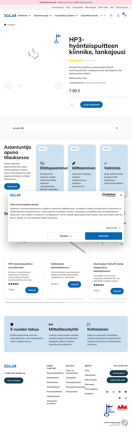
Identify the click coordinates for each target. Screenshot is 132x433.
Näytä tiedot (111, 228)
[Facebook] (107, 392)
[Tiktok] (126, 398)
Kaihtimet (23, 15)
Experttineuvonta (89, 15)
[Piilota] (29, 15)
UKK (112, 7)
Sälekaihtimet (53, 378)
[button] (8, 85)
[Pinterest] (120, 392)
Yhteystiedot (77, 7)
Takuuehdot (71, 378)
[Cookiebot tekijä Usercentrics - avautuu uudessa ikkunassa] (104, 195)
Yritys (68, 7)
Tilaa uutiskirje (13, 380)
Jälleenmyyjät (90, 7)
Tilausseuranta (122, 7)
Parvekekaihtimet (54, 391)
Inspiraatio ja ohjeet (65, 15)
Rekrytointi (89, 384)
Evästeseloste (72, 391)
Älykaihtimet (52, 382)
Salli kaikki (103, 236)
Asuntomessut (58, 7)
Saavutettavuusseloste (75, 387)
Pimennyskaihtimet (55, 373)
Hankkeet (89, 393)
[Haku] (111, 15)
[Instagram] (113, 392)
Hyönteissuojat (41, 15)
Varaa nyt (12, 186)
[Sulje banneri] (121, 195)
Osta (31, 290)
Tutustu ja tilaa (85, 2)
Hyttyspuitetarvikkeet (95, 82)
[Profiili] (118, 15)
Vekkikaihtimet (53, 387)
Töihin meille (103, 7)
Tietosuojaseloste (73, 382)
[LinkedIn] (120, 398)
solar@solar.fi (119, 373)
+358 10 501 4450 (117, 380)
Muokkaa (64, 236)
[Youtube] (126, 392)
